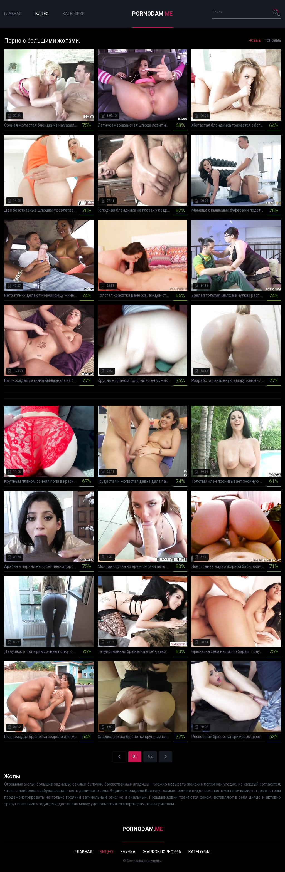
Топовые (273, 41)
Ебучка (128, 851)
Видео (42, 13)
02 (150, 756)
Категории (74, 13)
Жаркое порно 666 (162, 851)
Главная (12, 13)
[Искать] (276, 12)
